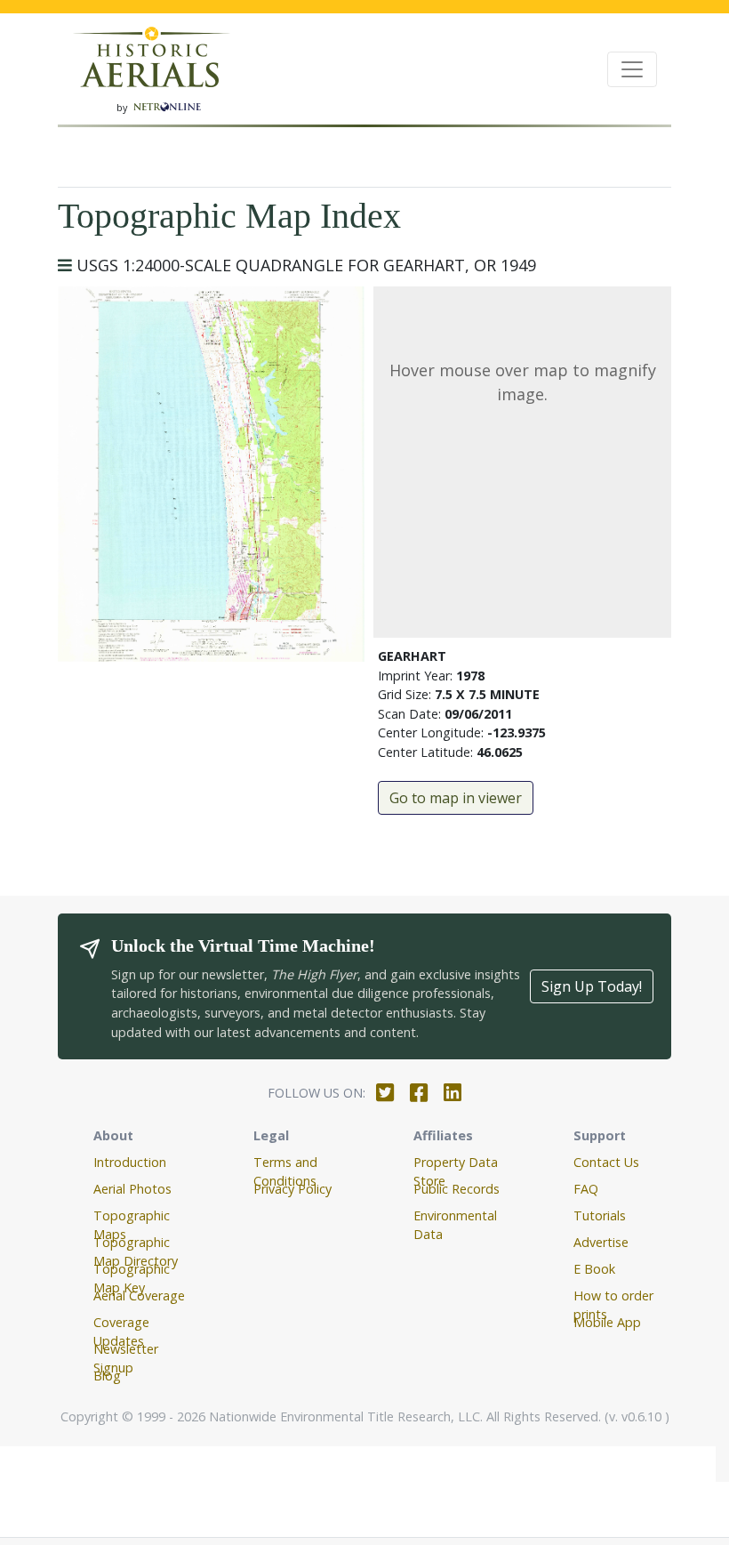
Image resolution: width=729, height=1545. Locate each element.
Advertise (601, 1242)
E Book (594, 1268)
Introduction (129, 1162)
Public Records (456, 1188)
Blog (107, 1375)
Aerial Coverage (139, 1295)
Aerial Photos (132, 1188)
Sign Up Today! (591, 986)
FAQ (585, 1188)
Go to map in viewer (455, 798)
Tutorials (599, 1215)
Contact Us (606, 1162)
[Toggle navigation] (632, 69)
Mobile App (607, 1322)
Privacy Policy (292, 1188)
